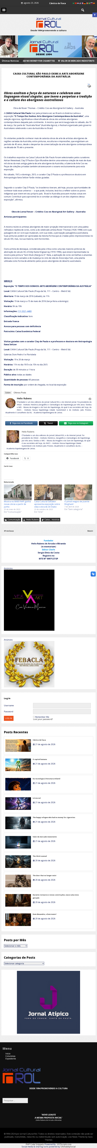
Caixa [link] (47, 519)
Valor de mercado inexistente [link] (42, 60)
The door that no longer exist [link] (44, 875)
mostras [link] (55, 519)
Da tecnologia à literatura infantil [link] (46, 779)
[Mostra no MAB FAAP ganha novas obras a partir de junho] (18, 492)
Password (8, 711)
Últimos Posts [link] (20, 393)
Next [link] (90, 530)
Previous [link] (9, 530)
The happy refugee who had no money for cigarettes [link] (54, 817)
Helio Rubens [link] (24, 398)
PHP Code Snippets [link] (35, 1144)
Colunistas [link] (10, 1056)
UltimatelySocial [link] (68, 1146)
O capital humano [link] (40, 759)
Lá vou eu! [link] (37, 798)
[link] (94, 15)
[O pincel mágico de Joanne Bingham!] (78, 492)
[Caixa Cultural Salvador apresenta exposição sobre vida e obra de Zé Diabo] (48, 492)
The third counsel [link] (57, 3)
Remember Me (42, 717)
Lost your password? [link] (43, 719)
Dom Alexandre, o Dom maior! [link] (44, 914)
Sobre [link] (8, 393)
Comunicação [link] (14, 519)
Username (9, 705)
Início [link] (7, 1053)
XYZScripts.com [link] (64, 1144)
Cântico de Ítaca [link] (39, 740)
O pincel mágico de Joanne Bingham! (76, 502)
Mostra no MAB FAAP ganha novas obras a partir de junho (17, 504)
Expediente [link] (10, 1058)
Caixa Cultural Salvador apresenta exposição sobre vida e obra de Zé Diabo (47, 504)
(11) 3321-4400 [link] (25, 311)
